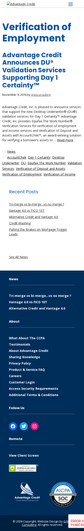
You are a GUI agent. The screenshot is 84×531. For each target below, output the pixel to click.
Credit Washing (20, 223)
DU (23, 163)
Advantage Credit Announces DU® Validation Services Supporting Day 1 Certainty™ (34, 70)
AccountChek (16, 157)
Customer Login (22, 382)
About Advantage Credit (28, 351)
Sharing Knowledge (24, 357)
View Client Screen (24, 455)
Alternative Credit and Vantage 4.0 (33, 217)
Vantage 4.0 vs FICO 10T (27, 210)
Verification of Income (59, 174)
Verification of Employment (22, 174)
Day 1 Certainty (39, 157)
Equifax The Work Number (47, 163)
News (11, 151)
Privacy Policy (20, 363)
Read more (65, 140)
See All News (18, 257)
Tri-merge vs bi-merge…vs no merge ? (36, 204)
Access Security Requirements (33, 388)
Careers (15, 376)
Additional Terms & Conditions (33, 395)
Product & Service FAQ (27, 369)
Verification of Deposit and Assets (40, 168)
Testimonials (19, 344)
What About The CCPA (27, 338)
